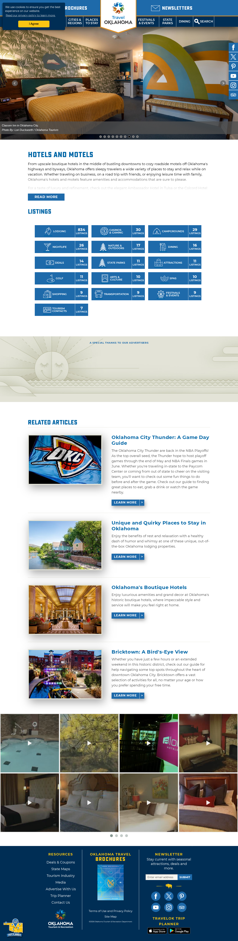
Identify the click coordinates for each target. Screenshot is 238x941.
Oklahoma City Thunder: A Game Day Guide (160, 440)
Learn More (125, 502)
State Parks (167, 21)
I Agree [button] (34, 23)
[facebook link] (155, 896)
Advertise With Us (60, 889)
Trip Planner (60, 896)
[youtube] (233, 76)
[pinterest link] (181, 896)
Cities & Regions (75, 21)
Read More (46, 197)
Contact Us (61, 902)
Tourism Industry (61, 876)
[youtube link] (155, 907)
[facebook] (233, 47)
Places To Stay (92, 21)
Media (60, 882)
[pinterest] (233, 66)
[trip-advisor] (233, 94)
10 (138, 137)
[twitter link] (168, 896)
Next (223, 83)
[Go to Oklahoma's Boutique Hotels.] (65, 610)
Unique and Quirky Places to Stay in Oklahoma (159, 526)
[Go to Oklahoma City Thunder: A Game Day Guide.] (65, 460)
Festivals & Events (146, 21)
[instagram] (233, 85)
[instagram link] (168, 907)
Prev (15, 83)
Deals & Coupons (60, 862)
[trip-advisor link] (181, 907)
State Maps (60, 869)
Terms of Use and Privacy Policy (110, 911)
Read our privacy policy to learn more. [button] (30, 15)
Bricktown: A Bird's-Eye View (150, 652)
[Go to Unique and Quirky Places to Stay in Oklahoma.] (65, 545)
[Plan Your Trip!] (13, 928)
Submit (184, 877)
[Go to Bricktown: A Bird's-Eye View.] (65, 674)
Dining (184, 21)
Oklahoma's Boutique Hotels (149, 587)
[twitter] (233, 57)
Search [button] (206, 21)
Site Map (110, 916)
